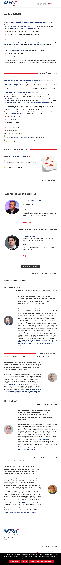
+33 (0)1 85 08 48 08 (9, 542)
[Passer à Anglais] (51, 4)
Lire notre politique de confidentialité (41, 561)
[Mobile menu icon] (55, 3)
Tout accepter (14, 561)
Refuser (24, 561)
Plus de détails (27, 218)
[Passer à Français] (49, 4)
